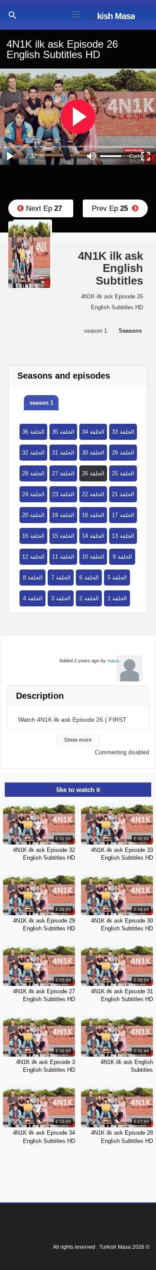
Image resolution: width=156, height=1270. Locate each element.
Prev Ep (112, 208)
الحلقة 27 (63, 473)
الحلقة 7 (61, 577)
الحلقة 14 (93, 536)
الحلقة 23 (63, 494)
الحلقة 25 (123, 473)
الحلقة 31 (63, 452)
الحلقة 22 (93, 494)
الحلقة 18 (93, 515)
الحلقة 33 (123, 432)
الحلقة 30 (93, 452)
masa (113, 660)
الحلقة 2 (89, 598)
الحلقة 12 (33, 556)
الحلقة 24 (33, 494)
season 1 (41, 402)
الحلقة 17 (123, 515)
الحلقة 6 (89, 577)
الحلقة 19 (63, 515)
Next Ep (43, 208)
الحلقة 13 (123, 536)
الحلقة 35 (63, 432)
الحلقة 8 (32, 577)
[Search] (12, 14)
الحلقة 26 (93, 473)
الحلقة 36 (33, 432)
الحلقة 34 (93, 432)
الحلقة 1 (117, 598)
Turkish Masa (110, 16)
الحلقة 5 (117, 577)
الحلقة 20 (33, 515)
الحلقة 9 (122, 556)
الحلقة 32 (33, 452)
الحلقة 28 (33, 473)
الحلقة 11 (63, 556)
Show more (78, 740)
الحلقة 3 (61, 598)
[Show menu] (76, 13)
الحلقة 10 (93, 556)
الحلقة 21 (123, 494)
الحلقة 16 (33, 536)
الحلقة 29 (123, 452)
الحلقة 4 (32, 598)
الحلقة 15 (63, 536)
